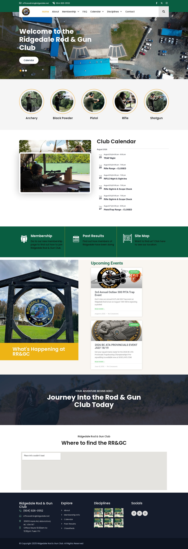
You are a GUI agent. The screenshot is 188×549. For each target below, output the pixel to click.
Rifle (125, 118)
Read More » (100, 309)
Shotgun (156, 118)
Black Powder (63, 118)
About (55, 11)
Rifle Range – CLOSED (115, 168)
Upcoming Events (107, 263)
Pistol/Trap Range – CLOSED (118, 209)
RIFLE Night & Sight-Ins (115, 178)
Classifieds (69, 528)
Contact (130, 11)
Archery (31, 118)
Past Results (93, 235)
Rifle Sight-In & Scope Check (118, 188)
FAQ (85, 11)
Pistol (94, 118)
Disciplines (113, 11)
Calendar (95, 11)
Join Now (29, 60)
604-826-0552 (63, 3)
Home (45, 11)
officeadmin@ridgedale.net (36, 3)
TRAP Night (109, 158)
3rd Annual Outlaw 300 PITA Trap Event (115, 294)
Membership (69, 11)
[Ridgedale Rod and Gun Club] (26, 11)
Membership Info (72, 514)
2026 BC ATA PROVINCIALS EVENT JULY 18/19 (116, 346)
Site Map (142, 235)
